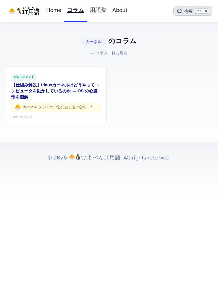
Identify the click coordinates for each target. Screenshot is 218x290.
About (119, 10)
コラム (75, 10)
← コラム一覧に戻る (109, 53)
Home (53, 10)
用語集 (98, 10)
